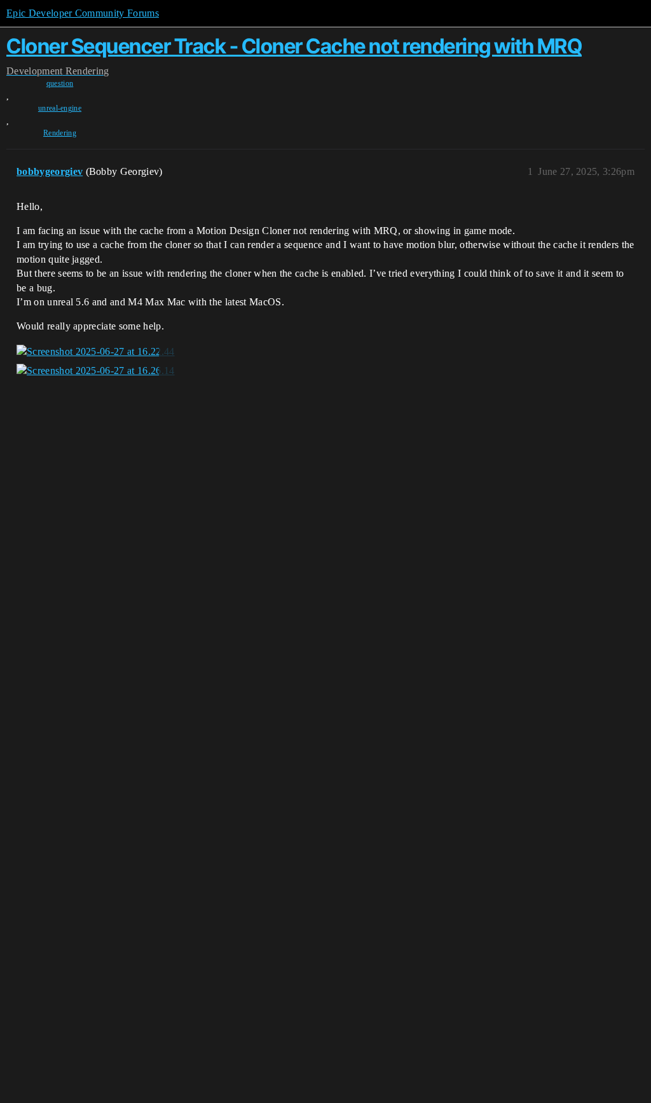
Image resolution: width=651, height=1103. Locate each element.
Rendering (59, 132)
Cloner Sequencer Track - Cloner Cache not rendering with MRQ (294, 46)
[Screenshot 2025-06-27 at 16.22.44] (96, 351)
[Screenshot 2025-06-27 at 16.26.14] (96, 370)
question (60, 83)
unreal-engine (59, 108)
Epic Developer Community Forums (82, 13)
